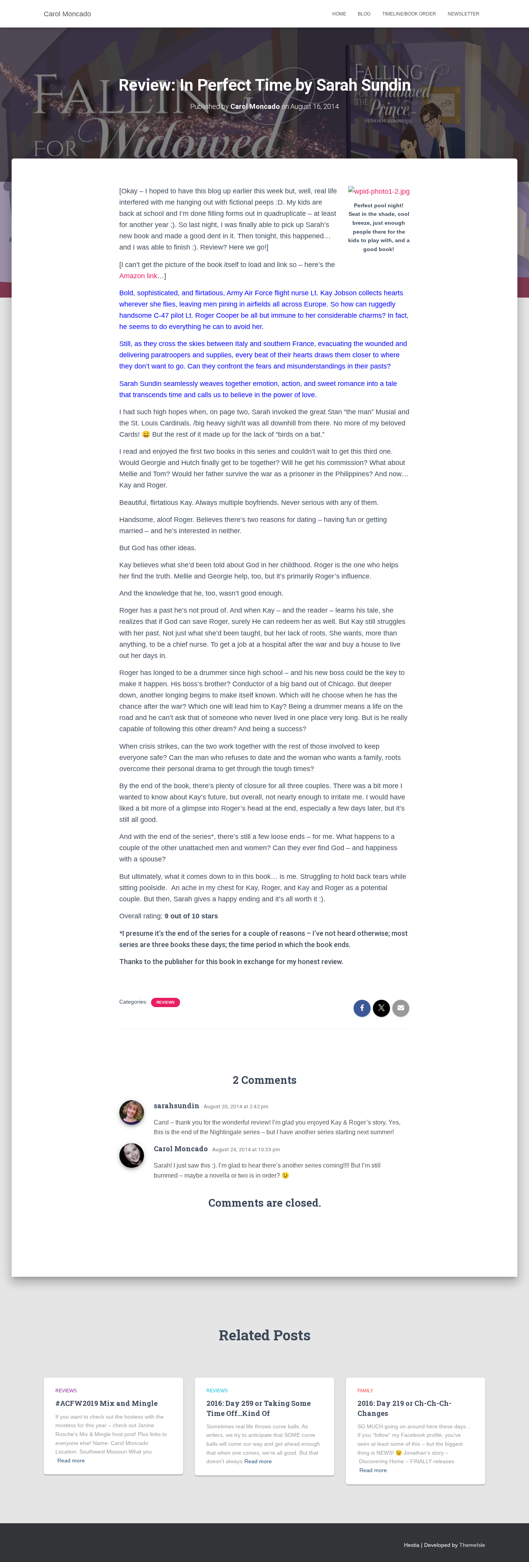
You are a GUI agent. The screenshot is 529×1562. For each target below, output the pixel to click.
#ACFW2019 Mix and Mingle (106, 1403)
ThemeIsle (472, 1545)
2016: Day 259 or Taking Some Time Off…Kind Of (258, 1407)
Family (365, 1390)
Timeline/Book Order (409, 14)
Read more (71, 1460)
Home (339, 14)
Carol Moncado (181, 1148)
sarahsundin (176, 1105)
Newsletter (463, 14)
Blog (364, 14)
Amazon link (138, 276)
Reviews (165, 1002)
